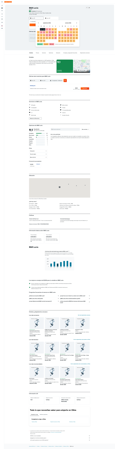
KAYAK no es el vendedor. (35, 435)
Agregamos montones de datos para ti (38, 438)
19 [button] (52, 35)
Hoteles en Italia (51, 446)
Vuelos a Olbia (34, 421)
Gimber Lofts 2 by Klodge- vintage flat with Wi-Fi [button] (82, 356)
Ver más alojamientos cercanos (84, 315)
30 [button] (44, 40)
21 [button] (38, 38)
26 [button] (52, 38)
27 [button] (55, 38)
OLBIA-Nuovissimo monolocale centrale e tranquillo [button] (51, 330)
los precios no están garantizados (56, 432)
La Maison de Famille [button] (64, 329)
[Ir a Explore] (2, 14)
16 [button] (44, 35)
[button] (2, 2)
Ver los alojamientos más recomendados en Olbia (80, 363)
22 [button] (41, 38)
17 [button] (46, 35)
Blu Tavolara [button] (32, 378)
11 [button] (49, 32)
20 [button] (55, 35)
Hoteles (38, 446)
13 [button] (55, 32)
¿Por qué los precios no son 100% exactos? (39, 440)
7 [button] (38, 32)
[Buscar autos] (2, 10)
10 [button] (46, 32)
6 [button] (55, 29)
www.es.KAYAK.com (32, 446)
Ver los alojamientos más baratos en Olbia (82, 339)
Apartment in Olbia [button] (79, 329)
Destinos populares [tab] (43, 414)
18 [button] (49, 35)
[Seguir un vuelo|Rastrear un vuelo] (2, 16)
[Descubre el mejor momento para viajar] (2, 19)
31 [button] (73, 40)
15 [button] (41, 35)
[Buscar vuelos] (2, 5)
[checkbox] (35, 165)
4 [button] (76, 29)
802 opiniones (39, 11)
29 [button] (41, 40)
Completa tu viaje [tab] (34, 414)
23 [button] (44, 38)
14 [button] (38, 35)
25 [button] (49, 38)
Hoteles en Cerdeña (58, 446)
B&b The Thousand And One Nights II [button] (67, 356)
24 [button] (46, 38)
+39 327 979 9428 (33, 14)
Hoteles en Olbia (72, 421)
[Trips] (2, 22)
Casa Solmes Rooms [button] (33, 355)
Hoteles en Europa (44, 446)
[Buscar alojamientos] (2, 8)
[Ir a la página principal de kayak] (8, 2)
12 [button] (52, 32)
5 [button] (52, 29)
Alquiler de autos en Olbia (55, 421)
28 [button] (38, 40)
